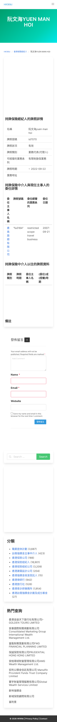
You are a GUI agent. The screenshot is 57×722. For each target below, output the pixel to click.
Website (16, 401)
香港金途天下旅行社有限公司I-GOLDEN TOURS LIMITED (26, 621)
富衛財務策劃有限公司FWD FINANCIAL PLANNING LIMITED (28, 645)
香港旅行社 (18, 584)
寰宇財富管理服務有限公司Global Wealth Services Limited (28, 683)
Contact (43, 718)
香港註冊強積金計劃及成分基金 (30, 593)
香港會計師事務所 (22, 588)
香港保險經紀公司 (22, 566)
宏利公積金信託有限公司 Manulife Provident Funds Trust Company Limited (28, 673)
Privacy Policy (31, 718)
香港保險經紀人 (20, 51)
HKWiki (7, 51)
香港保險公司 (19, 557)
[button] (53, 4)
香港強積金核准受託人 (24, 575)
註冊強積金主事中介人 (24, 553)
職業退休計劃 (19, 548)
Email (15, 387)
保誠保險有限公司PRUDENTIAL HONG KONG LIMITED (27, 654)
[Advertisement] (28, 87)
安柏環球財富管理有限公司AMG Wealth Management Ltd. (27, 662)
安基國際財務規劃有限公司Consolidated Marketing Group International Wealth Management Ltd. (27, 633)
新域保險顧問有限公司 (21, 696)
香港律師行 (18, 579)
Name (15, 374)
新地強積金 (15, 690)
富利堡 (12, 701)
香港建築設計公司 (22, 571)
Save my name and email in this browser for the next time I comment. (27, 414)
